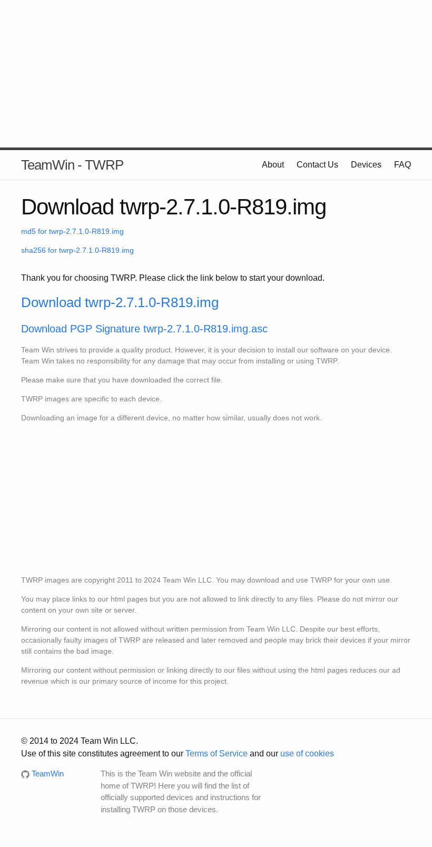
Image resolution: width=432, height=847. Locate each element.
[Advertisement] (216, 73)
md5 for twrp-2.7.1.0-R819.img (72, 231)
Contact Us (317, 164)
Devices (366, 164)
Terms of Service (216, 753)
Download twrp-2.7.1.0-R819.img (120, 302)
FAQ (402, 164)
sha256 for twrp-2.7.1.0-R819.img (77, 250)
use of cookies (307, 753)
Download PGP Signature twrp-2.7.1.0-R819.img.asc (144, 328)
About (273, 164)
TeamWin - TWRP (72, 165)
